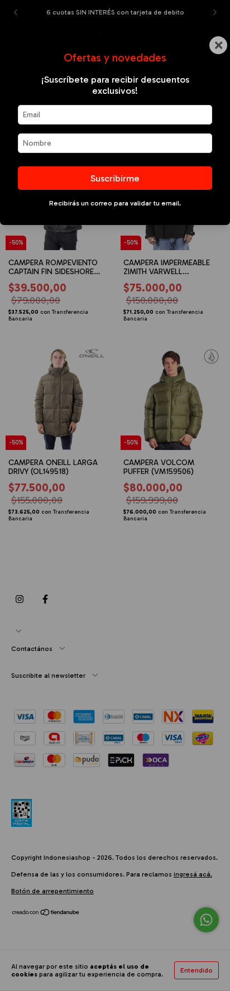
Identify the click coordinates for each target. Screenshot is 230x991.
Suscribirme (115, 178)
